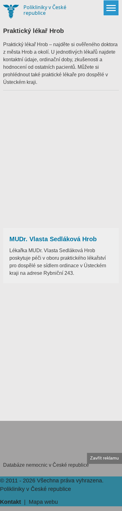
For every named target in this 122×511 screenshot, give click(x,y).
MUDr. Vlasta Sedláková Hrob (53, 239)
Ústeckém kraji (19, 82)
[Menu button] (111, 8)
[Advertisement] (61, 159)
